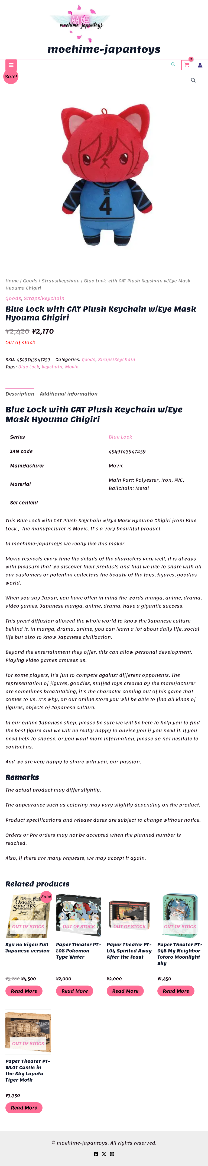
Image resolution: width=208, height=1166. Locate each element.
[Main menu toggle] (11, 65)
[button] (173, 65)
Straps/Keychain (61, 281)
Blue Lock (28, 367)
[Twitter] (104, 1154)
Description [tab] (19, 393)
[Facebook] (95, 1154)
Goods (30, 281)
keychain (52, 367)
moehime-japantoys (104, 49)
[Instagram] (112, 1154)
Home (12, 281)
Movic (71, 367)
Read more (24, 991)
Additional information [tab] (69, 393)
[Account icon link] (200, 65)
